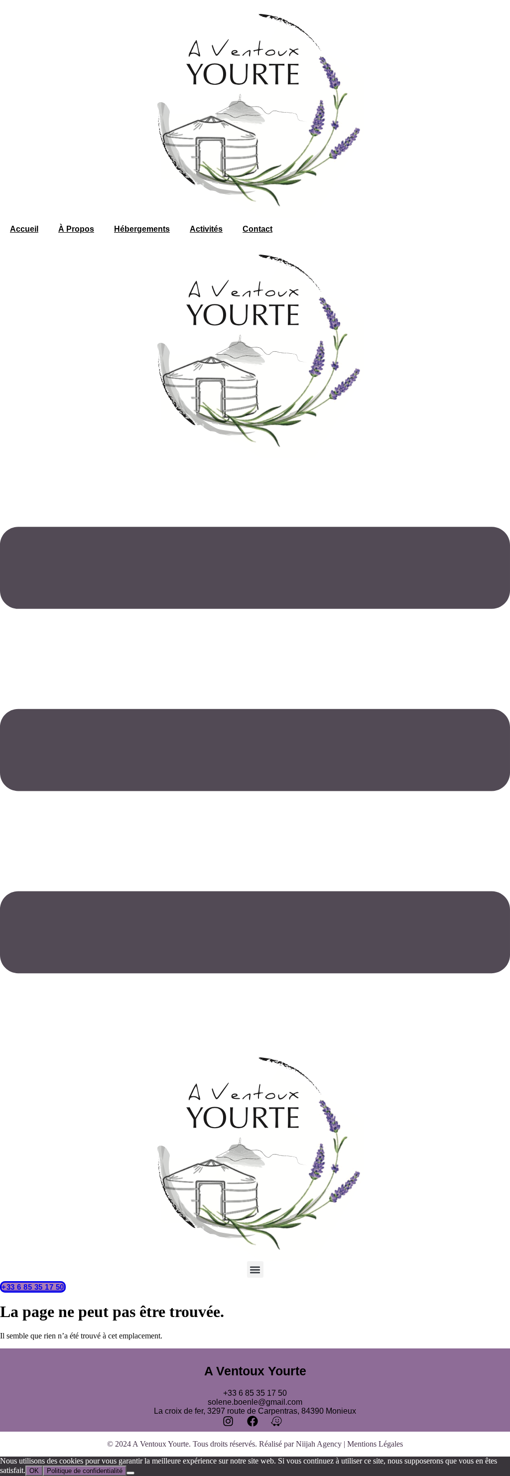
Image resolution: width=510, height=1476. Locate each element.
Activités (206, 229)
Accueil (24, 229)
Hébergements (142, 229)
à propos (76, 229)
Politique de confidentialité (85, 1471)
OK (34, 1471)
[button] (255, 1269)
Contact (257, 229)
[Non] (130, 1473)
